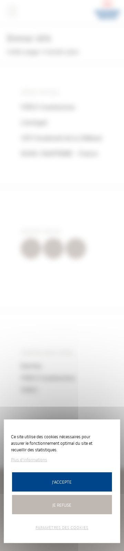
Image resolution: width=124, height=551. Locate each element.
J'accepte (62, 481)
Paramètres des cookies (61, 527)
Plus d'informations (29, 459)
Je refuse (61, 505)
